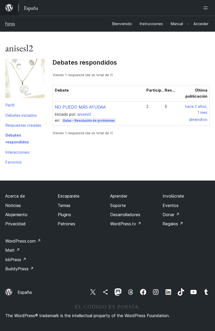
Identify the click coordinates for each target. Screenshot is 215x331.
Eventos (171, 205)
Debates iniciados (21, 115)
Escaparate (68, 196)
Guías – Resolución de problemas (89, 120)
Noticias (13, 205)
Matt (12, 250)
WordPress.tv (125, 223)
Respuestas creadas (23, 125)
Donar (171, 214)
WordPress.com (23, 241)
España (25, 292)
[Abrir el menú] (206, 8)
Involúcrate (173, 196)
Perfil (10, 105)
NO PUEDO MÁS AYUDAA (80, 107)
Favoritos (14, 162)
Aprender (118, 196)
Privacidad (15, 223)
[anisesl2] (25, 79)
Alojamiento (16, 214)
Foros (10, 23)
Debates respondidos (17, 138)
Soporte (118, 205)
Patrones (66, 223)
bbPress (15, 259)
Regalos (173, 223)
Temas (64, 205)
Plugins (64, 214)
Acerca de (15, 196)
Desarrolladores (125, 214)
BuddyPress (19, 268)
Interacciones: (18, 152)
